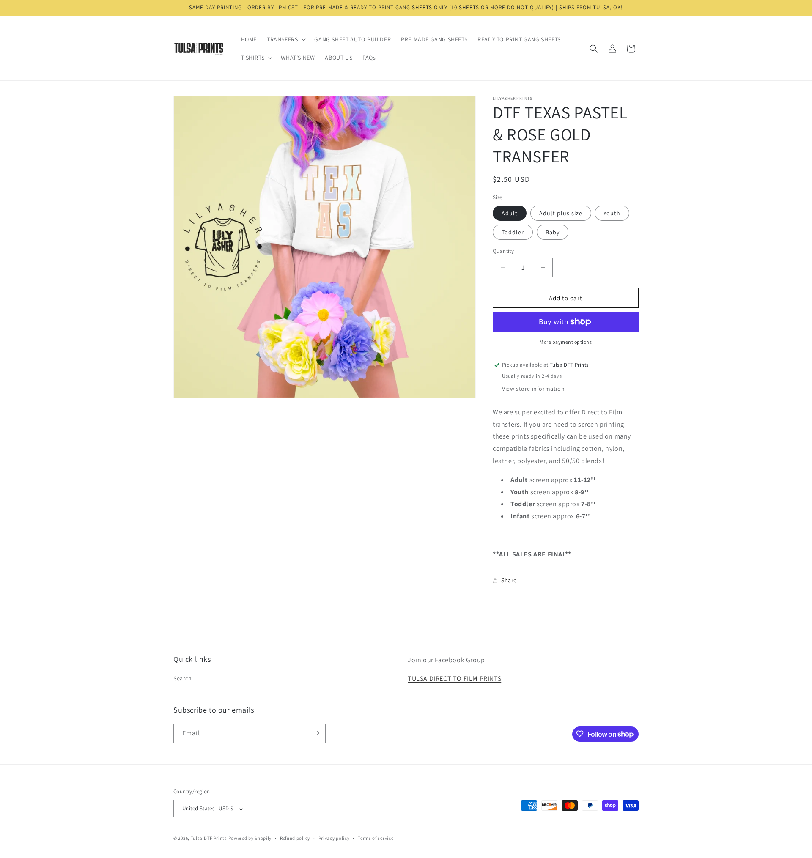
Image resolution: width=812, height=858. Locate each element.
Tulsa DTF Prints (209, 839)
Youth (612, 213)
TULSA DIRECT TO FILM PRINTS (454, 678)
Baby (553, 232)
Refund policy (295, 838)
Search (182, 679)
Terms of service (375, 838)
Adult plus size (560, 213)
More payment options (566, 342)
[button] (285, 39)
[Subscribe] (316, 733)
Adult (510, 213)
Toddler (513, 232)
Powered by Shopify (250, 839)
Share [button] (509, 580)
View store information (533, 388)
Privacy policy (334, 838)
